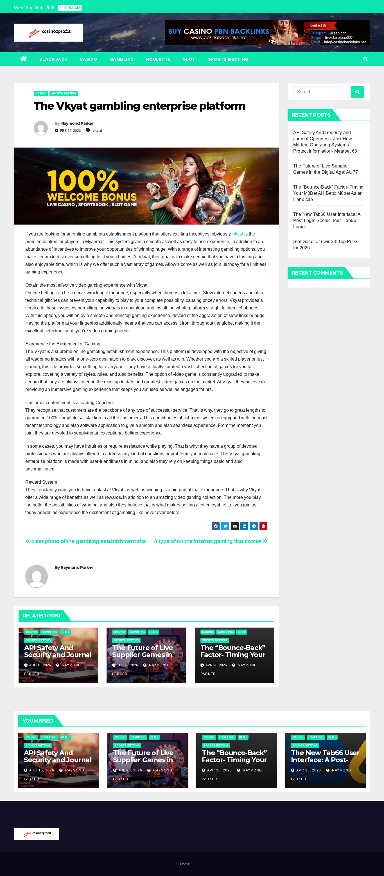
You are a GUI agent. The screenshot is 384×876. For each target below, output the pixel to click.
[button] (365, 59)
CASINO (89, 59)
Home (185, 864)
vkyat (97, 130)
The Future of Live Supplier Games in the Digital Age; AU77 (142, 658)
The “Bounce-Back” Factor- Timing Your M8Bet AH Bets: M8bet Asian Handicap (328, 193)
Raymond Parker (77, 123)
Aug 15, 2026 (41, 770)
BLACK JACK (53, 59)
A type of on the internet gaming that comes (208, 541)
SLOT (189, 59)
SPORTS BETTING (228, 59)
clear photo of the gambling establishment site (88, 541)
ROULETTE (158, 59)
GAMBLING (122, 59)
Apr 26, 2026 (219, 770)
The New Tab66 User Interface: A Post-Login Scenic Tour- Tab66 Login (326, 220)
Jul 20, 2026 (130, 770)
